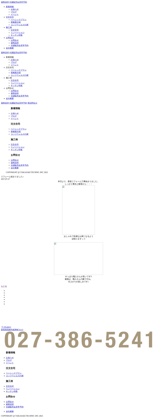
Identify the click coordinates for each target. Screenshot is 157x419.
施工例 (9, 27)
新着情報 (10, 7)
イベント (15, 14)
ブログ (14, 12)
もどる (4, 286)
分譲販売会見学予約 (18, 2)
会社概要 (10, 48)
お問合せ (10, 38)
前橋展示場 (16, 22)
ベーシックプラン (18, 20)
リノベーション (18, 32)
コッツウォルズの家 (19, 25)
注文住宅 (10, 17)
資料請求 (5, 2)
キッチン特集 (17, 35)
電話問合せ (32, 103)
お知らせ (15, 9)
